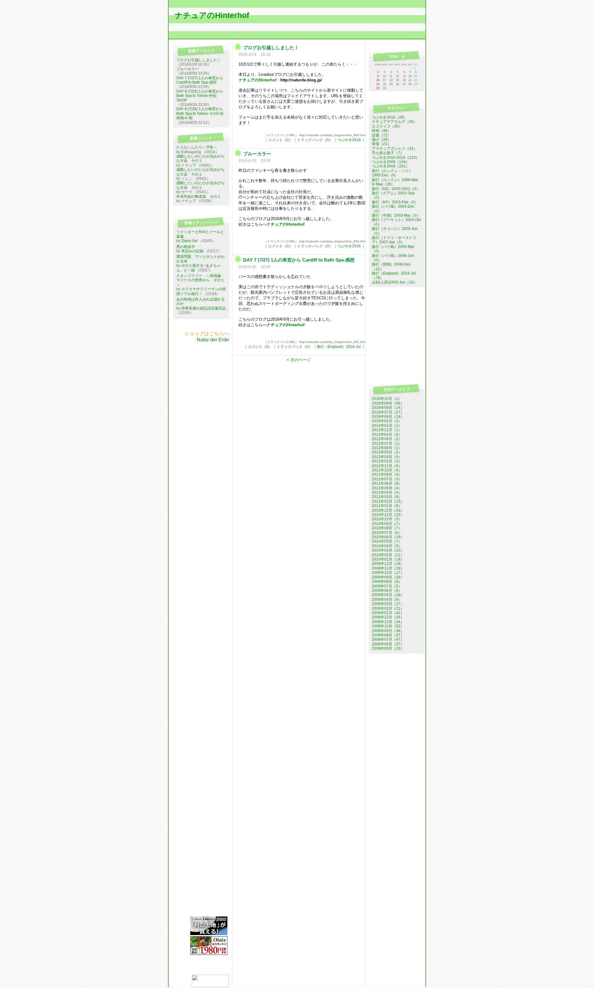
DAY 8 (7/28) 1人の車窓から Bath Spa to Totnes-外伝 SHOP (199, 95)
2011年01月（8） (387, 506)
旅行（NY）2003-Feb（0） (395, 202)
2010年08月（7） (387, 528)
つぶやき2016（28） (389, 117)
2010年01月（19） (388, 559)
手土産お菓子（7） (388, 153)
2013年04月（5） (387, 434)
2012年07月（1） (387, 443)
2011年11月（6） (387, 466)
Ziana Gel (189, 241)
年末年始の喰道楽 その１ (198, 196)
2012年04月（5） (387, 457)
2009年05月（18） (388, 595)
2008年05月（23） (388, 648)
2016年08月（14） (388, 407)
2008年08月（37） (388, 635)
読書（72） (381, 135)
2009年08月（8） (387, 581)
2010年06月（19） (388, 537)
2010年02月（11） (388, 555)
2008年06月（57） (388, 644)
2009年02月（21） (388, 608)
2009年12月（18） (388, 563)
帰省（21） (381, 144)
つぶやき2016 (349, 140)
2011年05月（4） (387, 488)
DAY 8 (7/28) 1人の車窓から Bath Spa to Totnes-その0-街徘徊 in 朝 (200, 113)
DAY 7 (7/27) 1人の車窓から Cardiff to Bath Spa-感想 (199, 80)
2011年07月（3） (387, 479)
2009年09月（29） (388, 577)
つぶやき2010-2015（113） (395, 157)
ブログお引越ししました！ (198, 60)
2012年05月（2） (387, 452)
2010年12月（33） (388, 510)
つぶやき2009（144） (390, 162)
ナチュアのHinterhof (212, 15)
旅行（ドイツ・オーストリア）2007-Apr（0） (394, 240)
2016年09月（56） (388, 403)
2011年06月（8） (387, 483)
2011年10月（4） (387, 470)
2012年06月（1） (387, 448)
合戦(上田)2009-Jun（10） (394, 282)
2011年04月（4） (387, 492)
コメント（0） (280, 140)
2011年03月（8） (387, 497)
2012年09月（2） (387, 439)
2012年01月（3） (387, 461)
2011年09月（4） (387, 474)
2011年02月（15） (388, 501)
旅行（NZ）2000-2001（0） (396, 189)
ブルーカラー (187, 69)
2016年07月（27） (388, 412)
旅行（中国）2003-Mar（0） (396, 215)
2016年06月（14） (388, 416)
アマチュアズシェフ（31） (394, 148)
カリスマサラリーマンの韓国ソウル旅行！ (201, 291)
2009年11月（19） (388, 568)
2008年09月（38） (388, 631)
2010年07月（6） (387, 533)
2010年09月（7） (387, 524)
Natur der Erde (213, 339)
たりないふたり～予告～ (196, 147)
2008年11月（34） (388, 622)
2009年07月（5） (387, 586)
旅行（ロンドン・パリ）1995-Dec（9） (392, 173)
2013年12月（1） (387, 430)
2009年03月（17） (388, 604)
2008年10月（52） (388, 626)
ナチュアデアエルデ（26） (394, 121)
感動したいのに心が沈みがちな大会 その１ (200, 158)
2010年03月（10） (388, 550)
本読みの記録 (192, 251)
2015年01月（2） (387, 421)
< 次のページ (299, 360)
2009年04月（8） (387, 599)
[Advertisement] (199, 435)
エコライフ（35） (387, 126)
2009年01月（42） (388, 613)
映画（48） (381, 130)
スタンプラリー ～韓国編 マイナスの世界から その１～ (200, 280)
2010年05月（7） (387, 541)
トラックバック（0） (315, 140)
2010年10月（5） (387, 519)
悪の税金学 (185, 247)
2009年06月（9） (387, 590)
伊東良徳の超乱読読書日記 (203, 308)
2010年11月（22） (388, 515)
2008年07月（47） (388, 639)
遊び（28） (381, 139)
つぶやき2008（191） (390, 166)
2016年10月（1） (387, 398)
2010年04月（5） (387, 546)
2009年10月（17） (388, 572)
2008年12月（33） (388, 617)
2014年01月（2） (387, 425)
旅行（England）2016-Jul (339, 346)
